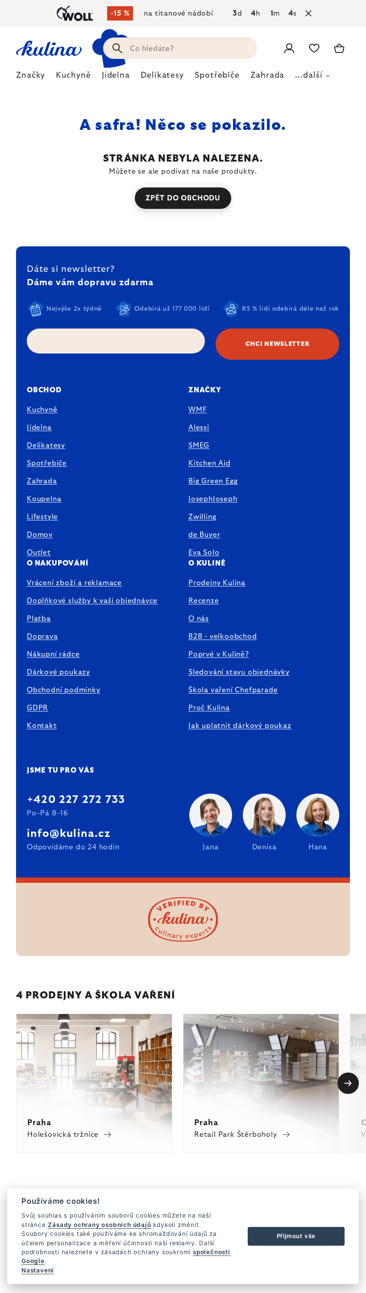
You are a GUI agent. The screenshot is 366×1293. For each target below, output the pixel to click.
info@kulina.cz (68, 833)
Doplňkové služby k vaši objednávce (92, 600)
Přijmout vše (296, 1235)
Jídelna (39, 427)
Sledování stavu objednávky (239, 672)
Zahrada (42, 481)
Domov (40, 534)
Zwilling (202, 516)
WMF (197, 409)
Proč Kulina (209, 707)
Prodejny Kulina (216, 582)
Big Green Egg (212, 481)
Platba (39, 618)
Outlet (39, 552)
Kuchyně (42, 409)
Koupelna (44, 499)
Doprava (42, 636)
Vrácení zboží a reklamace (74, 582)
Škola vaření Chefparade (233, 690)
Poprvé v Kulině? (218, 654)
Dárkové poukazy (58, 672)
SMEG (198, 445)
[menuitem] (30, 78)
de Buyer (204, 534)
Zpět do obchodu (183, 198)
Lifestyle (42, 516)
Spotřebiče (47, 463)
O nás (198, 618)
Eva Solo (203, 552)
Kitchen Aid (209, 463)
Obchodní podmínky (63, 690)
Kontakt (42, 725)
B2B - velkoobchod (222, 636)
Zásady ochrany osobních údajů (99, 1224)
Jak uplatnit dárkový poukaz (239, 725)
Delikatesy (46, 445)
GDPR (37, 707)
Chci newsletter (277, 344)
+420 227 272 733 (76, 799)
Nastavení (37, 1270)
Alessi (198, 427)
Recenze (203, 600)
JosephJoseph (212, 499)
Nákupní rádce (53, 654)
